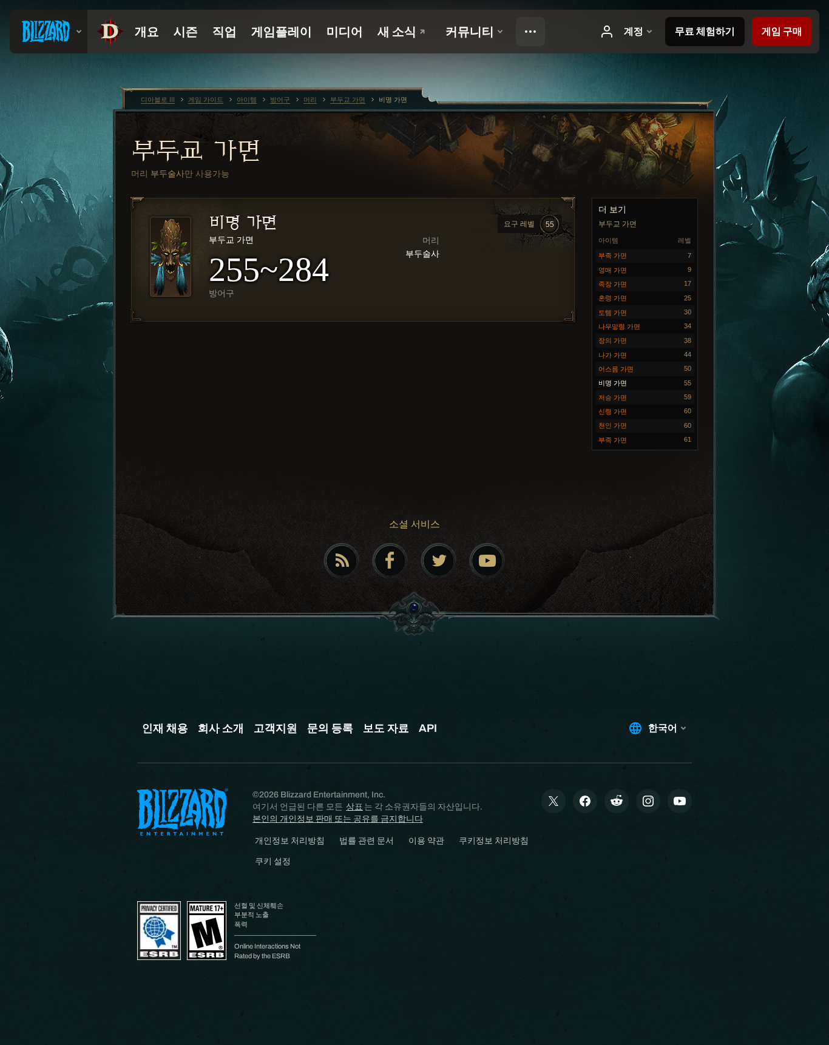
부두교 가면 (195, 150)
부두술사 (167, 173)
